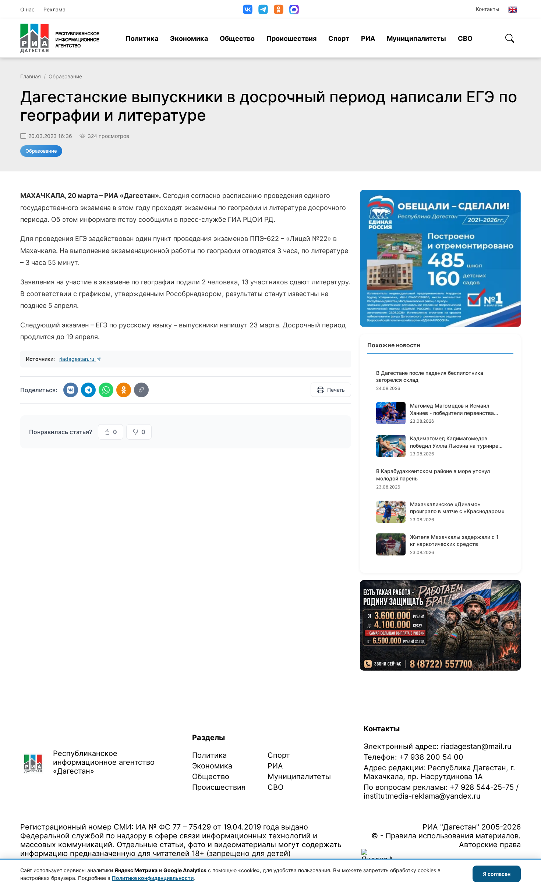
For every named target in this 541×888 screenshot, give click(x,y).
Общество (237, 38)
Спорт (338, 38)
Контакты (487, 9)
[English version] (512, 9)
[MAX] (294, 9)
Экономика (189, 38)
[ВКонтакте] (247, 9)
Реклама (54, 9)
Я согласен (496, 874)
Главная (30, 76)
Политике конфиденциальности (153, 878)
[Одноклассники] (278, 9)
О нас (27, 9)
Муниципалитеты (416, 38)
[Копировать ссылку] (141, 390)
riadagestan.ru (77, 359)
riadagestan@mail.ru (476, 746)
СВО (465, 38)
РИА (368, 38)
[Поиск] (510, 38)
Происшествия (291, 38)
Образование (65, 76)
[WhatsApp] (106, 390)
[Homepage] (59, 38)
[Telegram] (263, 9)
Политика (141, 38)
